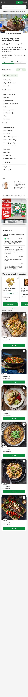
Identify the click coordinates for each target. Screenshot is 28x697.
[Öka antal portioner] (24, 69)
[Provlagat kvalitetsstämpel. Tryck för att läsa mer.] (24, 17)
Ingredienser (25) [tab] (8, 62)
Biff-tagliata (6, 525)
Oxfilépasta (6, 488)
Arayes (5, 342)
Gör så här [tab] (20, 62)
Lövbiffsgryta (7, 451)
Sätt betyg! (16, 44)
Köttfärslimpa (7, 415)
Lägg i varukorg (10, 304)
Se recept (14, 345)
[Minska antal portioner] (17, 69)
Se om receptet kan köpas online (14, 33)
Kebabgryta (6, 378)
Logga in (19, 2)
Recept (3, 11)
